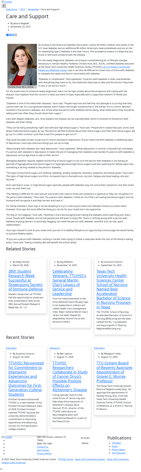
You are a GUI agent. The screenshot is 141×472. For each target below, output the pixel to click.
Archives (85, 437)
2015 (22, 9)
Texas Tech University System (90, 459)
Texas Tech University (118, 459)
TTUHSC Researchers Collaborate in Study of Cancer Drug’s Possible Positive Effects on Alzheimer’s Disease (70, 376)
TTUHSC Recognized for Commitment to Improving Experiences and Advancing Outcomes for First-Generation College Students (26, 378)
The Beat (116, 443)
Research (55, 348)
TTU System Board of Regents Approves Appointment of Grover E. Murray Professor (114, 371)
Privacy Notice (44, 453)
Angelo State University (14, 462)
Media (85, 443)
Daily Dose (11, 9)
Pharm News (118, 449)
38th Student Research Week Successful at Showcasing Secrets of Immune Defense (25, 280)
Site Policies (43, 450)
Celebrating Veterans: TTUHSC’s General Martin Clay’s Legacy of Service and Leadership (69, 282)
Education (11, 348)
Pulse (114, 446)
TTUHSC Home (65, 459)
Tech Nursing (119, 452)
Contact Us (42, 446)
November (33, 9)
